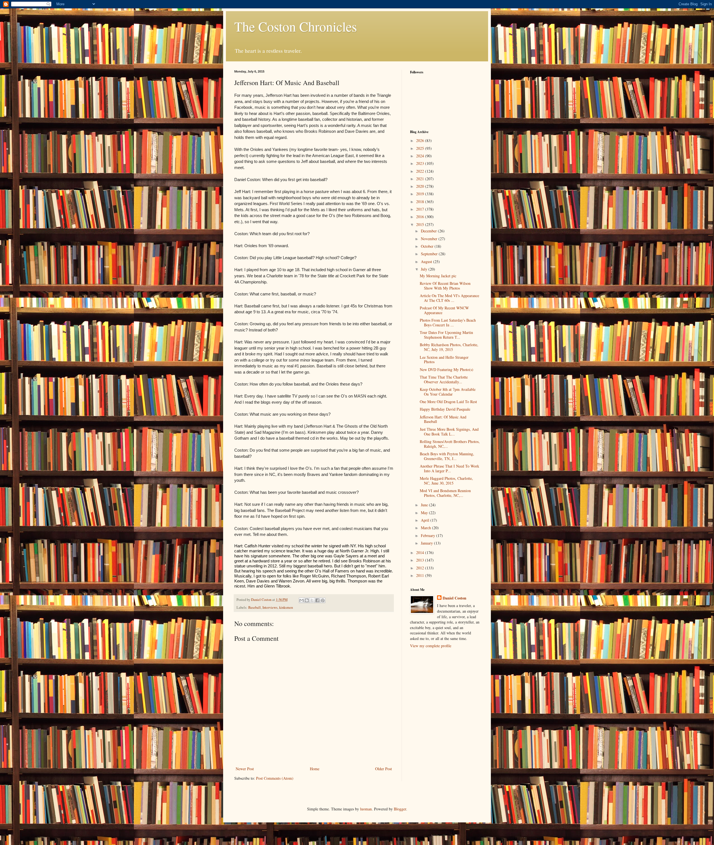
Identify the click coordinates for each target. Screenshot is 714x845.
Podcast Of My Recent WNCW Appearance (444, 310)
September (430, 253)
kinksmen (286, 607)
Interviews (270, 607)
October (428, 246)
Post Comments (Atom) (274, 778)
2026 (420, 140)
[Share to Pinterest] (322, 600)
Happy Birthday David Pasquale (445, 409)
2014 (420, 552)
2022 (420, 171)
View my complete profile (430, 645)
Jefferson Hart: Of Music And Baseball (443, 419)
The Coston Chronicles (295, 26)
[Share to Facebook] (317, 600)
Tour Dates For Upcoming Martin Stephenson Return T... (446, 335)
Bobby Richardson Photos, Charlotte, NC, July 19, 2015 (449, 347)
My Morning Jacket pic (438, 275)
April (425, 520)
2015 (420, 224)
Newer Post (245, 768)
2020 (420, 186)
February (428, 535)
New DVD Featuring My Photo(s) (446, 369)
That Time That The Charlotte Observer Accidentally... (444, 379)
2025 (420, 148)
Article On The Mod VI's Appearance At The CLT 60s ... (449, 298)
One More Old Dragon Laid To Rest (448, 401)
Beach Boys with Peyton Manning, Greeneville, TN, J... (447, 456)
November (429, 238)
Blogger (400, 809)
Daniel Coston (454, 598)
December (429, 230)
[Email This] (301, 600)
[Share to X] (312, 600)
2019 (420, 193)
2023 (420, 163)
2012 (420, 567)
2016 (420, 216)
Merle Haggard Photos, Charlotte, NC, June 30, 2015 (446, 481)
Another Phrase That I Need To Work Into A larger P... (449, 468)
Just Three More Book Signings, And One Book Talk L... (449, 432)
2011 (420, 575)
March (426, 527)
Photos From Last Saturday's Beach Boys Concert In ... (448, 322)
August (427, 261)
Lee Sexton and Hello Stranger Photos (444, 360)
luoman (366, 809)
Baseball (254, 607)
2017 (420, 209)
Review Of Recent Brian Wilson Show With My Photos (445, 286)
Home (314, 768)
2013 (420, 560)
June (425, 504)
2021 (420, 178)
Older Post (383, 768)
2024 (420, 155)
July (424, 269)
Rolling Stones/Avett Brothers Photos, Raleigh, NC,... (450, 444)
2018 (420, 201)
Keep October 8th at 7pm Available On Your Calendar (448, 392)
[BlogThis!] (307, 600)
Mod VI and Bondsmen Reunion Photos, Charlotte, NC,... (445, 493)
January (427, 543)
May (425, 512)
